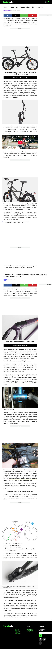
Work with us (17, 633)
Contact (16, 632)
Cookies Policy (30, 630)
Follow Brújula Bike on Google (20, 77)
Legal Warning (29, 629)
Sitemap (16, 630)
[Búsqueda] (46, 2)
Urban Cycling (7, 10)
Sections (17, 629)
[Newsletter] (48, 2)
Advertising (20, 28)
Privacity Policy (30, 631)
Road (5, 279)
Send (40, 635)
